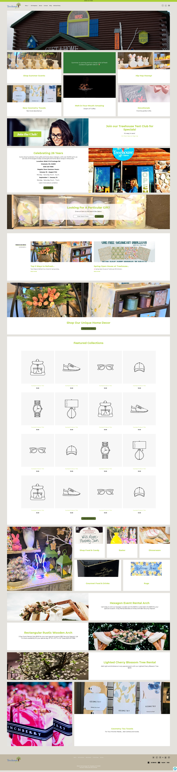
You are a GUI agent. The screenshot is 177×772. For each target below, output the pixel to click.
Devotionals (144, 108)
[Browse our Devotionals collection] (144, 102)
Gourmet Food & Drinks (98, 583)
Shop (26, 5)
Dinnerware (155, 550)
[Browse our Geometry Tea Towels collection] (122, 713)
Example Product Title (37, 385)
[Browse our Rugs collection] (146, 576)
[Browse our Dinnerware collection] (154, 543)
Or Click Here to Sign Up (129, 136)
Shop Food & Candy (89, 550)
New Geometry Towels (34, 108)
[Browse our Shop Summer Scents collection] (34, 68)
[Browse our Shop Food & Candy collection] (89, 543)
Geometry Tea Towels (122, 729)
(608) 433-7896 (88, 0)
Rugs (146, 583)
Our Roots (48, 187)
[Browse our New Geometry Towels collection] (34, 102)
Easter (122, 550)
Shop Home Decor (88, 328)
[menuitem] (27, 6)
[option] (88, 30)
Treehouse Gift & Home (90, 767)
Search (99, 216)
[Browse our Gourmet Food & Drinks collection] (97, 576)
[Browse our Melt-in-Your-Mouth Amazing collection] (89, 97)
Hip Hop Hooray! (144, 75)
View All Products (88, 518)
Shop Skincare (39, 719)
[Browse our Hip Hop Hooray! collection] (144, 68)
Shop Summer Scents (34, 75)
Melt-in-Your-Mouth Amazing (89, 105)
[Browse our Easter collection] (122, 543)
